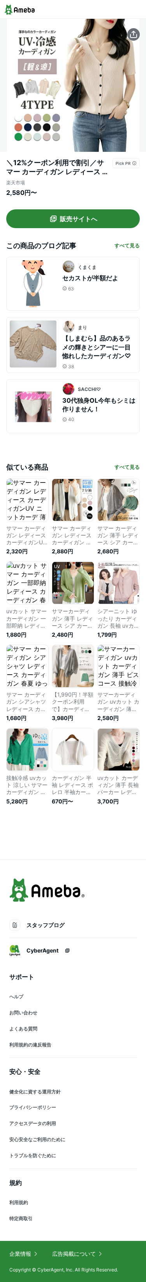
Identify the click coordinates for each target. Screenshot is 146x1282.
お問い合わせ (23, 1013)
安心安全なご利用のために (37, 1139)
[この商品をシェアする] (133, 34)
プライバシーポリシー (32, 1107)
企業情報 (20, 1253)
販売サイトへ (78, 219)
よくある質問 (23, 1029)
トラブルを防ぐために (32, 1155)
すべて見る (127, 245)
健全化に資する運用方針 (35, 1092)
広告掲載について (74, 1253)
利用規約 (18, 1202)
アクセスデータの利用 (32, 1123)
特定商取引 (21, 1218)
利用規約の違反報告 (30, 1045)
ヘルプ (16, 996)
